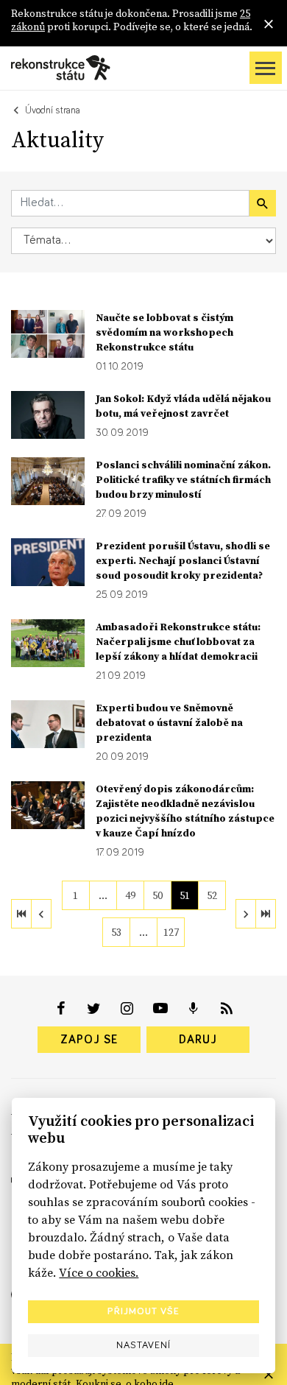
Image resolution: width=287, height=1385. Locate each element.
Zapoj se (89, 1040)
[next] (245, 914)
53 (116, 932)
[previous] (41, 914)
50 (157, 895)
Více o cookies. (98, 1272)
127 (171, 932)
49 (130, 895)
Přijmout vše (143, 1311)
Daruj (198, 1040)
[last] (265, 914)
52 (212, 895)
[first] (21, 914)
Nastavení (143, 1345)
